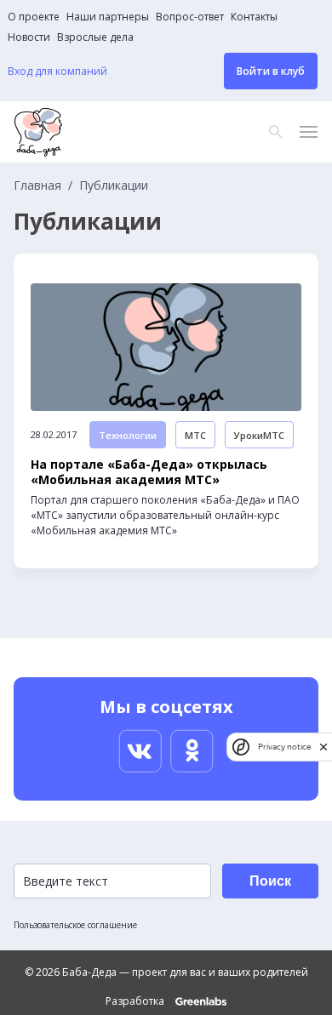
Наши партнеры (107, 17)
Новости (29, 37)
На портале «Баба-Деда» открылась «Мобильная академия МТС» (149, 472)
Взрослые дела (95, 37)
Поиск (270, 881)
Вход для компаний (57, 71)
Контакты (254, 17)
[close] (323, 746)
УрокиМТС (259, 435)
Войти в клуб (271, 71)
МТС (195, 435)
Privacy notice (284, 746)
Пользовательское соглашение (75, 925)
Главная (37, 185)
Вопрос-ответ (190, 17)
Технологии (128, 435)
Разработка (136, 1001)
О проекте (34, 17)
